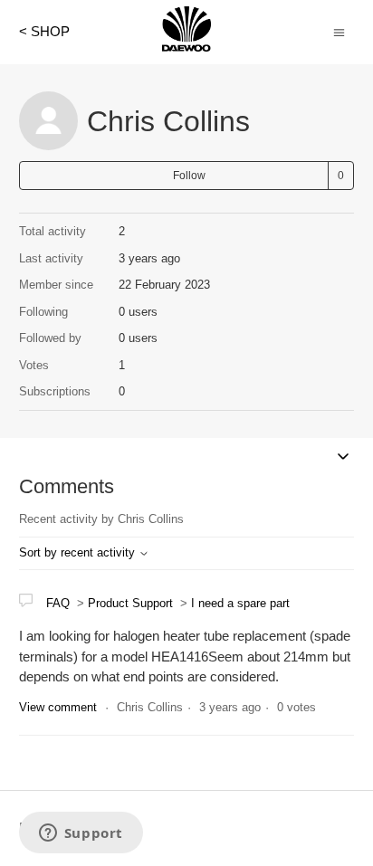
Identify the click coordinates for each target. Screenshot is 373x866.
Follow (189, 175)
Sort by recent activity (79, 552)
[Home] (186, 46)
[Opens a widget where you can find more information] (80, 834)
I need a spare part (240, 603)
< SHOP (44, 31)
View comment (58, 707)
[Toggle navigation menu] (339, 31)
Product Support (130, 603)
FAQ (58, 603)
